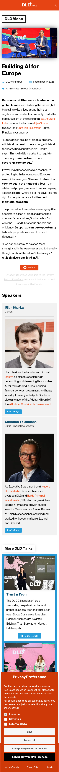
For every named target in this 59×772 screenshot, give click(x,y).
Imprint (50, 767)
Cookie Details (12, 767)
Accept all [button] (29, 740)
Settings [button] (14, 708)
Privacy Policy (33, 767)
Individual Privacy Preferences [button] (29, 757)
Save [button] (30, 731)
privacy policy (43, 700)
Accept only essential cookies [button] (29, 748)
